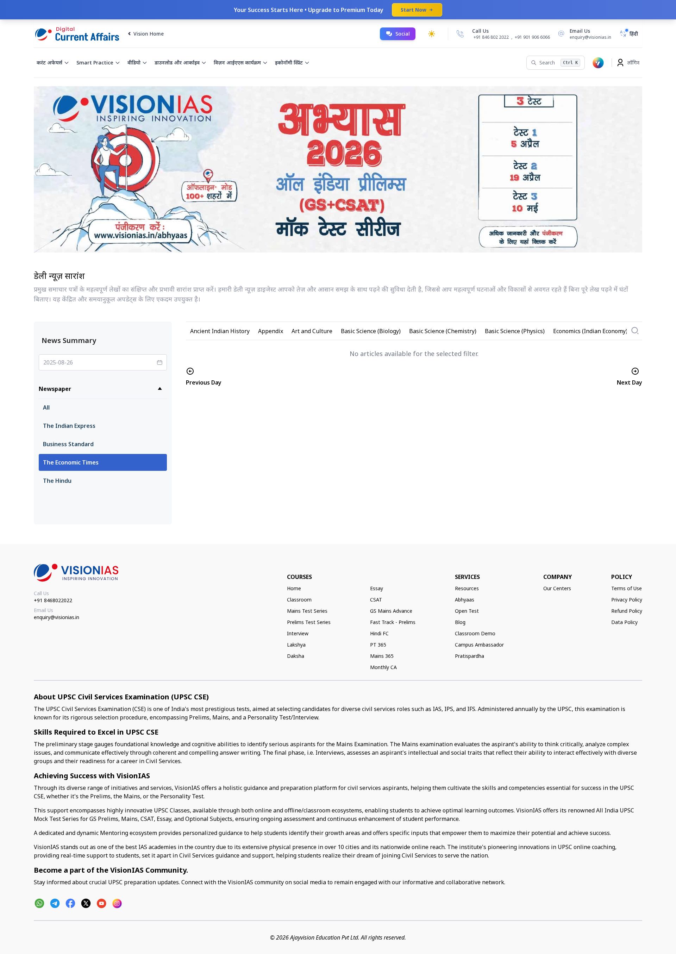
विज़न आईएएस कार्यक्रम (237, 62)
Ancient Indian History (220, 331)
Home (294, 588)
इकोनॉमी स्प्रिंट (289, 62)
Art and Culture (312, 331)
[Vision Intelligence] (598, 63)
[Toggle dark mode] (431, 34)
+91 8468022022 (53, 600)
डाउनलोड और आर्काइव (177, 62)
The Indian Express (69, 426)
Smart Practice (94, 62)
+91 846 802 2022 (491, 37)
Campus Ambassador (479, 644)
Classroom (299, 599)
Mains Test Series (307, 610)
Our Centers (557, 588)
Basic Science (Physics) (515, 331)
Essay (376, 588)
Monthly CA (383, 667)
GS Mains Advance (391, 610)
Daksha (295, 656)
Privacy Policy (626, 599)
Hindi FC (379, 633)
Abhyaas (464, 599)
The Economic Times (71, 462)
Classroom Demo (475, 633)
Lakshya (296, 644)
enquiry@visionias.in (56, 617)
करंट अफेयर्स (49, 62)
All (46, 407)
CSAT (376, 599)
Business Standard (68, 444)
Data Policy (624, 622)
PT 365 (378, 644)
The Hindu (57, 481)
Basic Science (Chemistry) (442, 331)
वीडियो (133, 62)
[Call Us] (460, 33)
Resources (467, 588)
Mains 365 (382, 656)
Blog (460, 622)
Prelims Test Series (309, 622)
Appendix (270, 331)
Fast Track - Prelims (392, 622)
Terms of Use (626, 588)
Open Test (467, 610)
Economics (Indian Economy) (590, 331)
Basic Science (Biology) (371, 331)
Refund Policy (626, 610)
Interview (297, 633)
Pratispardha (469, 656)
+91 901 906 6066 (532, 37)
